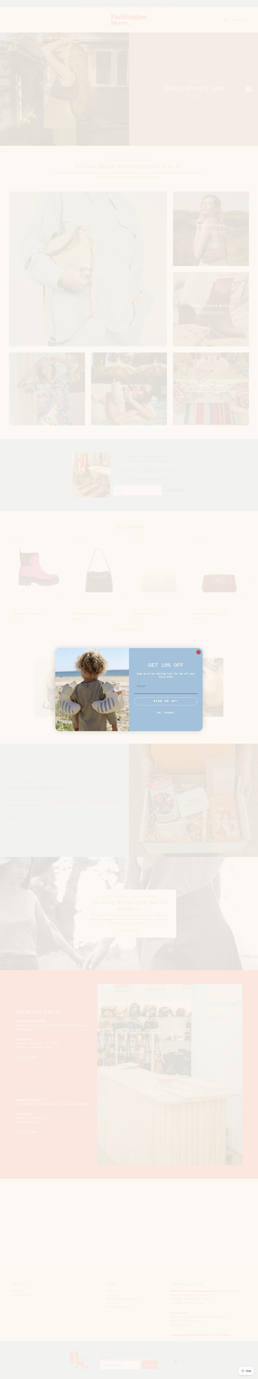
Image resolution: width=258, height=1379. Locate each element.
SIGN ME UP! (165, 701)
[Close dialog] (198, 652)
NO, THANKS (165, 713)
